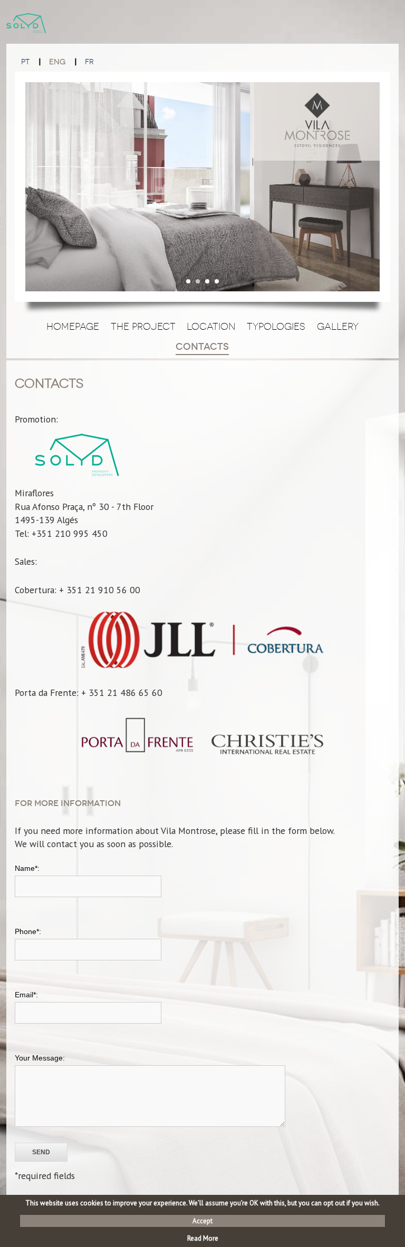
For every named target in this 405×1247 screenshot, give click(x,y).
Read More (202, 1238)
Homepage (72, 326)
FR (89, 61)
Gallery (338, 326)
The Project (143, 326)
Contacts (202, 346)
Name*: (27, 868)
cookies (91, 1203)
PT (25, 61)
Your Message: (40, 1058)
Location (211, 326)
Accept (202, 1220)
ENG (57, 61)
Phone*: (28, 931)
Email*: (26, 994)
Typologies (276, 326)
